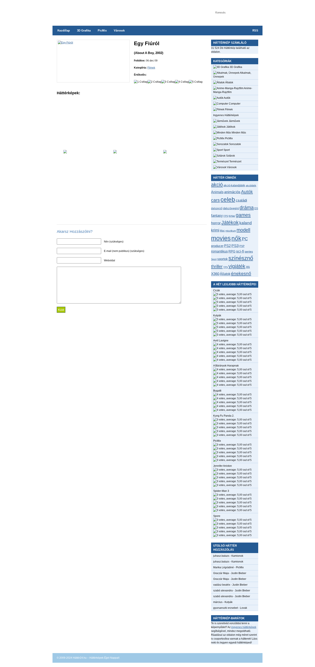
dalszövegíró (231, 208)
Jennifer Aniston (222, 465)
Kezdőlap (63, 30)
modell (243, 230)
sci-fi (240, 251)
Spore (216, 515)
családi (241, 200)
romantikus (219, 251)
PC (245, 238)
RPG (232, 251)
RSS (255, 30)
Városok (119, 30)
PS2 (227, 246)
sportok (222, 259)
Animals (217, 192)
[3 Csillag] (168, 82)
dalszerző (216, 208)
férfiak (232, 216)
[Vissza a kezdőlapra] (95, 10)
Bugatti (217, 390)
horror (216, 223)
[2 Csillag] (154, 82)
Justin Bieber (238, 573)
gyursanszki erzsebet (225, 607)
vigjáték (236, 266)
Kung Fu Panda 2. (223, 415)
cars (215, 200)
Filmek (151, 67)
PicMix (102, 30)
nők (236, 238)
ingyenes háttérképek (243, 627)
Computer (234, 103)
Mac (222, 230)
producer (217, 246)
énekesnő (241, 273)
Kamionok (237, 555)
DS (256, 208)
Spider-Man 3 (221, 490)
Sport (226, 149)
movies (221, 238)
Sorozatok (234, 144)
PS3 (235, 246)
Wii (248, 267)
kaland (245, 223)
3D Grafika (84, 30)
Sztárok (230, 155)
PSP (241, 246)
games (243, 215)
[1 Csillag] (141, 82)
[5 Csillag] (195, 82)
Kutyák (217, 315)
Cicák (216, 290)
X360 (215, 274)
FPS (226, 216)
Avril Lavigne (220, 340)
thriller (217, 266)
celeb (227, 199)
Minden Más (238, 132)
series (249, 251)
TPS (225, 267)
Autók (226, 97)
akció (217, 184)
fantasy (217, 215)
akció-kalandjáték (234, 185)
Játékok (230, 126)
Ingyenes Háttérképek (226, 115)
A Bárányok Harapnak (226, 365)
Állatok (229, 82)
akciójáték (251, 185)
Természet (235, 161)
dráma (247, 207)
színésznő (240, 258)
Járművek (234, 121)
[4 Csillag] (182, 82)
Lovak (243, 607)
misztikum (230, 230)
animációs (232, 192)
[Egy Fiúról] (65, 42)
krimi (215, 230)
